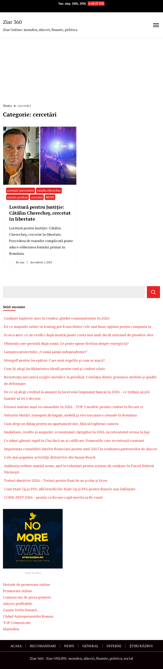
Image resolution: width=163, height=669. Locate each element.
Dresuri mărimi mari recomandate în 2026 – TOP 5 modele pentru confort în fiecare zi (73, 406)
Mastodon (11, 629)
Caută (153, 292)
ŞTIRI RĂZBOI (141, 645)
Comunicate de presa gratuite (27, 597)
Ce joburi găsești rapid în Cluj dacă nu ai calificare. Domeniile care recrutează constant (74, 440)
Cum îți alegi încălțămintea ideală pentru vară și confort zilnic (54, 368)
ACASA (16, 645)
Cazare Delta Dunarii (20, 609)
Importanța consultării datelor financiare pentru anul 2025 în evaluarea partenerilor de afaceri (80, 448)
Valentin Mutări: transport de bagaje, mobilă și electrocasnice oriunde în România (70, 415)
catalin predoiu (17, 197)
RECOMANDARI (43, 645)
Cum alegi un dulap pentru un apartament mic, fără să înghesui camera (61, 423)
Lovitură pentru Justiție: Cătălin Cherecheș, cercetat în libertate (40, 213)
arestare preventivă (20, 190)
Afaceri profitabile (17, 603)
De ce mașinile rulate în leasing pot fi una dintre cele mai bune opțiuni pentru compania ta (77, 326)
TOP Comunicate (17, 622)
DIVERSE (114, 645)
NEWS (50, 197)
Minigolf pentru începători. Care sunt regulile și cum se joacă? (54, 360)
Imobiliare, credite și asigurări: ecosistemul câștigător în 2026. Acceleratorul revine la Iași (77, 432)
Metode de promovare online (26, 584)
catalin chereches (49, 190)
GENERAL (90, 645)
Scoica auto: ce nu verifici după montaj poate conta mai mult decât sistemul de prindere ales (78, 334)
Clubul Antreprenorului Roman (28, 616)
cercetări (37, 197)
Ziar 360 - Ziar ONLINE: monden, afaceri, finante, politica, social (81, 658)
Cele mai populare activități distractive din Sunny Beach (49, 457)
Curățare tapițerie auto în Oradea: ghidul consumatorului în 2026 (56, 318)
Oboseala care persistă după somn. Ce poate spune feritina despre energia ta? (66, 343)
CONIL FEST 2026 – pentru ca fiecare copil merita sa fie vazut (53, 497)
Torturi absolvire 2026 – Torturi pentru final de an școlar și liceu (55, 480)
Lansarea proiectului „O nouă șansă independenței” (46, 351)
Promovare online (17, 590)
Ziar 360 (12, 21)
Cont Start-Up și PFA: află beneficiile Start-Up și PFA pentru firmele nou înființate (70, 489)
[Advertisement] (81, 70)
